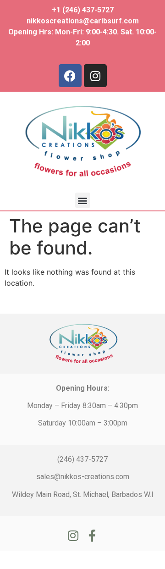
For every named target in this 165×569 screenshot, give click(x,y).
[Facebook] (70, 75)
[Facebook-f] (92, 535)
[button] (82, 200)
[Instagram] (95, 75)
